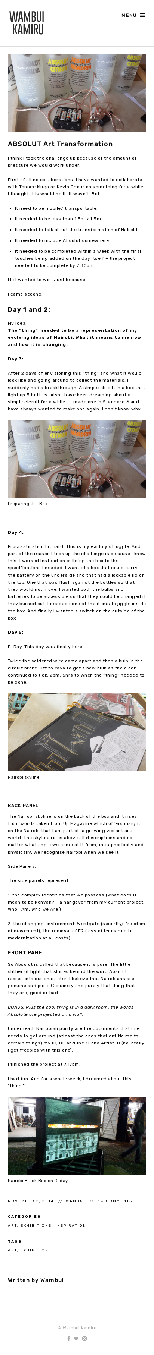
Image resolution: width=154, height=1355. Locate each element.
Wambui (76, 1201)
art (12, 1250)
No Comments (114, 1201)
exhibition (35, 1250)
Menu (129, 15)
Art (12, 1225)
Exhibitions (36, 1225)
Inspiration (70, 1225)
